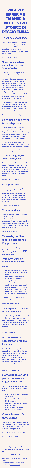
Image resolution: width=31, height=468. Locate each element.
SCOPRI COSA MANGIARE (10, 370)
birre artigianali (15, 465)
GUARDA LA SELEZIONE (9, 206)
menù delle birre (7, 79)
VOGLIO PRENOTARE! (9, 57)
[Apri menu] (28, 3)
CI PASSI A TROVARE (8, 333)
